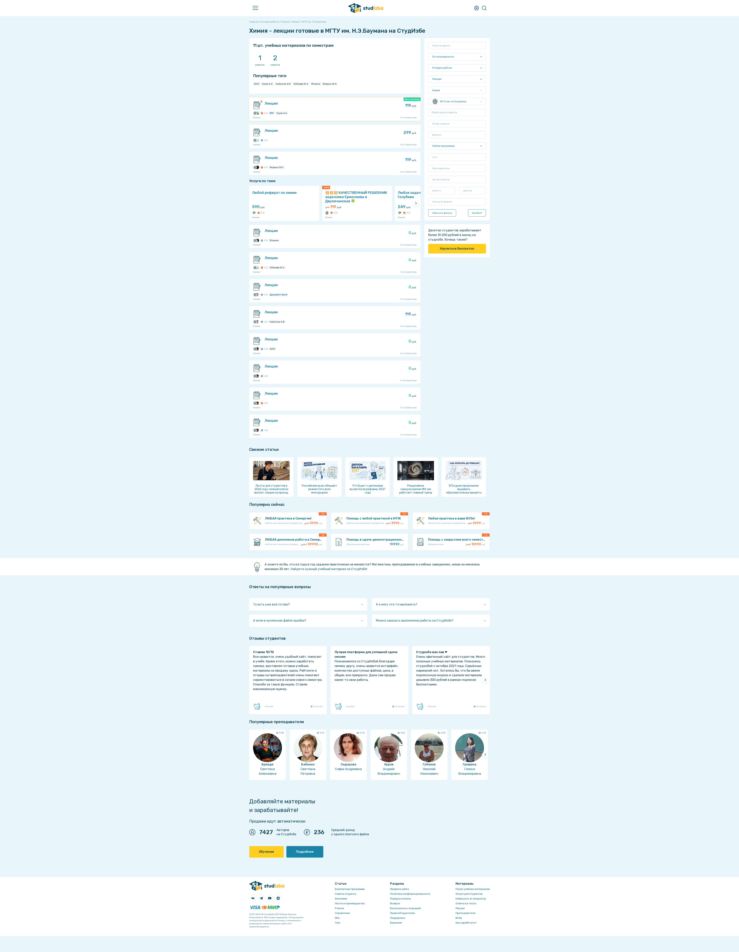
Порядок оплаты (400, 898)
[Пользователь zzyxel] (257, 349)
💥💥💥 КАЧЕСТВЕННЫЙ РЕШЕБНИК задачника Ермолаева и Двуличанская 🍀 (356, 197)
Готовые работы (76, 20)
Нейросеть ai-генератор (471, 898)
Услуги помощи (75, 29)
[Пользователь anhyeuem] (257, 267)
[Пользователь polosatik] (257, 113)
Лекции (69, 88)
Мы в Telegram (74, 122)
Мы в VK (69, 113)
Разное (339, 908)
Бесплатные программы (350, 889)
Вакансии (396, 922)
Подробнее (305, 852)
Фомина (315, 84)
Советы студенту (345, 893)
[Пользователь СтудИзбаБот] (254, 212)
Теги (337, 922)
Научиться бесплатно (457, 248)
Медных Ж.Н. (330, 84)
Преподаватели (76, 62)
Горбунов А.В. (283, 84)
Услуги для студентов (469, 893)
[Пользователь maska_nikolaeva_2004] (257, 140)
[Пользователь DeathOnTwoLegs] (257, 167)
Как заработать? (466, 922)
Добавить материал (79, 37)
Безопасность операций (405, 908)
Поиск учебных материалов (473, 889)
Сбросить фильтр (442, 213)
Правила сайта (399, 889)
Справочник (73, 96)
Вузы (68, 71)
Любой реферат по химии (274, 193)
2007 (256, 84)
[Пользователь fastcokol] (257, 240)
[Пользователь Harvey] (327, 212)
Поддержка (397, 917)
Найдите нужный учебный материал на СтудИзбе (328, 569)
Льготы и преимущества (350, 903)
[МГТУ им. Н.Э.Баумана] (255, 113)
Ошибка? (477, 213)
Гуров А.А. (267, 84)
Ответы (69, 46)
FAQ (67, 105)
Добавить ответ (76, 54)
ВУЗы (459, 917)
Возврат (395, 903)
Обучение (266, 852)
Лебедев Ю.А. (301, 84)
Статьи (69, 79)
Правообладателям (402, 913)
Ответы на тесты (466, 903)
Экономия (341, 898)
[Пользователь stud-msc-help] (257, 294)
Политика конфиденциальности (410, 893)
